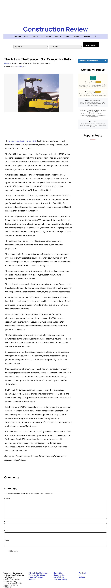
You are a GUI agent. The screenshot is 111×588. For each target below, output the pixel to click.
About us (32, 579)
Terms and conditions (37, 575)
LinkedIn (82, 577)
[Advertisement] (55, 12)
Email (6, 531)
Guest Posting (59, 575)
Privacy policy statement (38, 573)
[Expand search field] (95, 36)
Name (6, 522)
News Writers (59, 577)
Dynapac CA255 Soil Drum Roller (23, 141)
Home (7, 63)
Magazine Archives (36, 577)
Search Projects (91, 45)
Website (6, 540)
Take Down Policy (60, 579)
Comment (7, 498)
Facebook (82, 573)
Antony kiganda (21, 66)
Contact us (58, 573)
